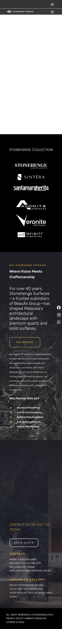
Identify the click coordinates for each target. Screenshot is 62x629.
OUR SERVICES (25, 342)
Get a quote (24, 542)
